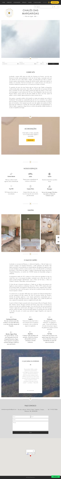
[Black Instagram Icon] (58, 237)
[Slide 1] (27, 390)
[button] (10, 233)
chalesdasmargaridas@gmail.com (8, 409)
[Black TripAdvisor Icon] (58, 242)
